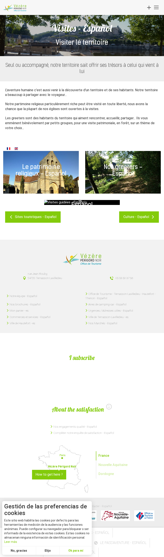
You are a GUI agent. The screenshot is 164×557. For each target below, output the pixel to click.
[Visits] (16, 148)
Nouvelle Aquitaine (112, 465)
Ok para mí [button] (75, 550)
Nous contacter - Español (96, 506)
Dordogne (106, 474)
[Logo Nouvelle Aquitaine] (115, 515)
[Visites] (8, 148)
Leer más (10, 542)
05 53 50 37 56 (124, 278)
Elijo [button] (48, 550)
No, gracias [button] (19, 550)
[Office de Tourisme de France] (144, 515)
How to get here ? (49, 474)
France (103, 456)
